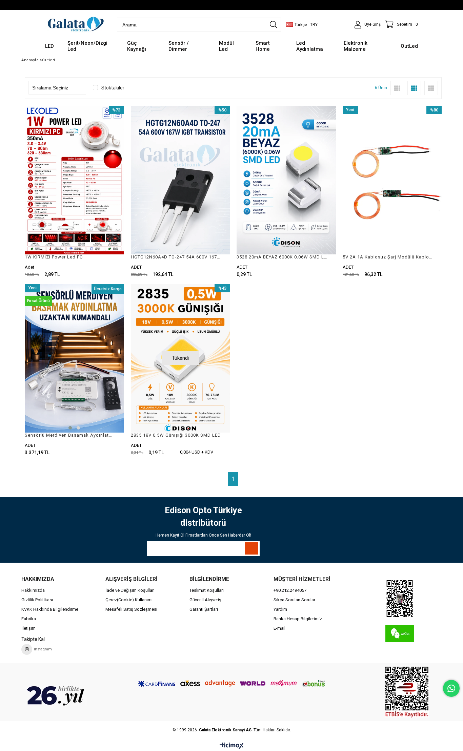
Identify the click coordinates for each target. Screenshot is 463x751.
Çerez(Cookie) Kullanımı (129, 599)
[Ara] (273, 25)
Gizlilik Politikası (37, 599)
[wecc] (399, 633)
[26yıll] (56, 695)
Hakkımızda (33, 590)
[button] (70, 427)
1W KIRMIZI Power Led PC (54, 256)
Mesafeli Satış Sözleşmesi (131, 609)
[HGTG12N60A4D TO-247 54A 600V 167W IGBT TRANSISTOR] (180, 180)
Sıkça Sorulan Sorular (294, 599)
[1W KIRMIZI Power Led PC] (74, 180)
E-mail (279, 628)
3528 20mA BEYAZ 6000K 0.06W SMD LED (282, 256)
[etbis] (407, 692)
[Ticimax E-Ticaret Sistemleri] (232, 746)
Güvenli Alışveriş (205, 599)
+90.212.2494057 (290, 590)
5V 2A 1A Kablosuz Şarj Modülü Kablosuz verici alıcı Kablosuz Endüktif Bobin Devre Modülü (388, 256)
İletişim (28, 628)
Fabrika (28, 618)
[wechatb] (399, 598)
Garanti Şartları (203, 609)
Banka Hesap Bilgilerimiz (298, 618)
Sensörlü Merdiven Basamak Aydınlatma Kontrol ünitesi (70, 435)
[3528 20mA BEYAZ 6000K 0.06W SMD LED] (286, 180)
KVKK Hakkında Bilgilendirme (49, 609)
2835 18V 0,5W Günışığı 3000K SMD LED (176, 435)
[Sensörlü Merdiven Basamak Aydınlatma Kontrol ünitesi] (74, 358)
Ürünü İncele (98, 191)
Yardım (280, 609)
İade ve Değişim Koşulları (130, 590)
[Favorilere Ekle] (74, 191)
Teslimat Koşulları (206, 590)
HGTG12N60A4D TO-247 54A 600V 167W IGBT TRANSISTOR (176, 256)
